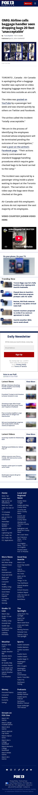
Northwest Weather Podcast (23, 702)
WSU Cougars (22, 666)
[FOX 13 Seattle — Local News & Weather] (8, 3)
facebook (15, 769)
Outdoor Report (22, 592)
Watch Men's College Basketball (6, 742)
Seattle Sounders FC (23, 651)
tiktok (19, 769)
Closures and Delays (6, 659)
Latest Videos (8, 434)
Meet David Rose (23, 623)
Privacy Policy (21, 364)
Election (4, 570)
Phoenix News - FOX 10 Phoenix (22, 551)
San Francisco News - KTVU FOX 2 (22, 539)
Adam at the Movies (21, 577)
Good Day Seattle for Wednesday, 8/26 (13, 438)
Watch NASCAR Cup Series (7, 732)
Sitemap (4, 603)
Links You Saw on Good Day (23, 596)
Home (4, 493)
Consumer (5, 582)
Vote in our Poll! (10, 374)
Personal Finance (7, 692)
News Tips (5, 496)
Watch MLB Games (6, 728)
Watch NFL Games (5, 719)
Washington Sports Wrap (21, 669)
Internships (5, 521)
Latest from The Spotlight (22, 615)
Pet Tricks (20, 574)
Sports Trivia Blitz (23, 677)
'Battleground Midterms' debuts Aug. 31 (12, 448)
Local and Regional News (21, 495)
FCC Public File (7, 535)
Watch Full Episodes (20, 619)
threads (23, 769)
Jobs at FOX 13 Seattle (7, 518)
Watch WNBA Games (6, 754)
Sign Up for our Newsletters (7, 502)
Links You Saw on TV (8, 509)
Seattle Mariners (22, 647)
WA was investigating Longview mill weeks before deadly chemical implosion (12, 423)
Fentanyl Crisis (22, 632)
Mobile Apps (6, 498)
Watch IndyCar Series (7, 737)
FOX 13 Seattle (18, 36)
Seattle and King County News (22, 506)
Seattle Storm (22, 654)
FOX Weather (6, 677)
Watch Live (28, 3)
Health (4, 584)
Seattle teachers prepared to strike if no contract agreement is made (24, 313)
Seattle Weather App (7, 652)
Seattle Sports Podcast (22, 698)
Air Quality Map (7, 663)
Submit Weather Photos (22, 586)
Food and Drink (7, 575)
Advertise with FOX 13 (6, 529)
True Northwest (22, 583)
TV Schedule (6, 512)
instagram (11, 769)
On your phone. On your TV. (14, 256)
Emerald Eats (6, 623)
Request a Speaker (5, 525)
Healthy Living (6, 587)
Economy (5, 700)
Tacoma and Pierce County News (22, 511)
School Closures (22, 590)
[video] (31, 440)
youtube (7, 769)
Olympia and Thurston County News (23, 524)
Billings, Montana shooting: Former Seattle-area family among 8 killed (11, 386)
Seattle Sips (6, 626)
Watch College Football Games (7, 723)
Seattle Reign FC (22, 659)
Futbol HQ (20, 680)
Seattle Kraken (22, 657)
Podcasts (21, 689)
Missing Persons (22, 629)
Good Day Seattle (22, 558)
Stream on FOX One (7, 714)
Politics (4, 567)
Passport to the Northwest (7, 629)
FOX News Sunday (5, 599)
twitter (27, 769)
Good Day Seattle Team (23, 566)
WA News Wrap (7, 562)
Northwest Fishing (21, 683)
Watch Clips (6, 614)
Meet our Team (7, 505)
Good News (6, 592)
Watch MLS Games (6, 758)
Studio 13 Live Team (6, 617)
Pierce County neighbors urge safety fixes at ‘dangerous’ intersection (12, 414)
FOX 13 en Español (5, 595)
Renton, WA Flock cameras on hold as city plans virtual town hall (25, 303)
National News (7, 565)
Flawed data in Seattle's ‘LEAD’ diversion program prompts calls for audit (23, 294)
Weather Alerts (7, 656)
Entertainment (6, 572)
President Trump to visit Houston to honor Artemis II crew (13, 395)
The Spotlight (21, 609)
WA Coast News (22, 535)
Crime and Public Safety (23, 626)
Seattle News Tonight (21, 502)
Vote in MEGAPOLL (21, 570)
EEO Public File (7, 538)
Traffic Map (6, 649)
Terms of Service (20, 366)
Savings (4, 702)
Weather (6, 641)
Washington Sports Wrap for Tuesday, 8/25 (11, 475)
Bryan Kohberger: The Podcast (23, 706)
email (31, 769)
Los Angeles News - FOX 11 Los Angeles (22, 545)
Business (5, 697)
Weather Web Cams (6, 646)
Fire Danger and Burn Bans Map (7, 669)
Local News (6, 560)
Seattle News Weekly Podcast (22, 693)
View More (30, 381)
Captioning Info (7, 533)
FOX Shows (6, 515)
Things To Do (22, 580)
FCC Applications (7, 540)
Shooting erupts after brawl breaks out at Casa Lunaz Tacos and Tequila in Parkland (12, 405)
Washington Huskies (21, 662)
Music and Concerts (5, 578)
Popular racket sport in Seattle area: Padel (12, 466)
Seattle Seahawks (23, 645)
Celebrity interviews (5, 633)
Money (5, 689)
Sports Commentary (21, 674)
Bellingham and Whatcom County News (23, 530)
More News (7, 557)
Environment (6, 589)
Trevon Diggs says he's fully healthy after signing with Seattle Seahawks (25, 285)
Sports (20, 641)
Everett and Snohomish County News (21, 518)
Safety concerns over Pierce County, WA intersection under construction (12, 457)
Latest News (8, 381)
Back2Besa (21, 599)
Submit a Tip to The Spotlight (22, 635)
